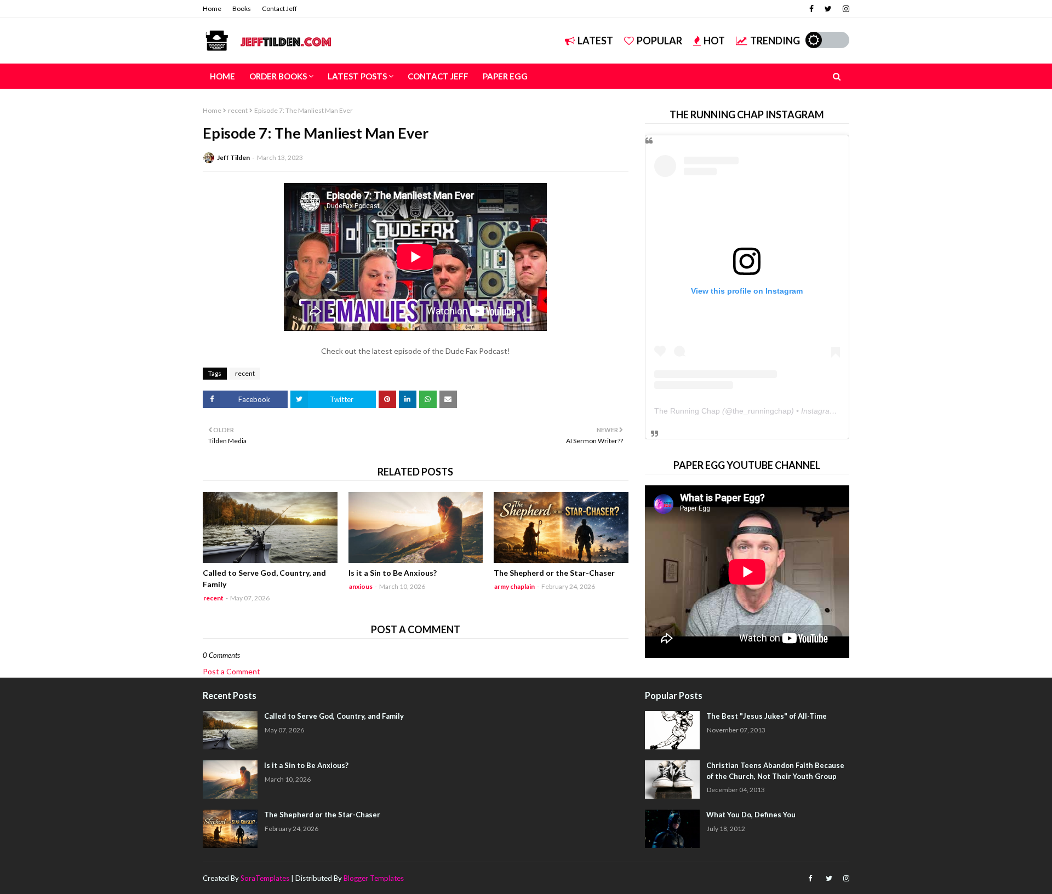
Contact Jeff (279, 8)
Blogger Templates (374, 878)
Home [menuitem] (222, 76)
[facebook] (811, 9)
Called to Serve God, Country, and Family (264, 578)
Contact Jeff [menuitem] (438, 76)
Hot (714, 41)
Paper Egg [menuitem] (505, 76)
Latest (595, 41)
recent (238, 110)
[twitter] (828, 9)
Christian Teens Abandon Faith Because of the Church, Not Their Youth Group (775, 771)
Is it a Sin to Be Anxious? (392, 572)
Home (212, 8)
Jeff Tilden (233, 157)
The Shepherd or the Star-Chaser (554, 572)
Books (241, 8)
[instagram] (844, 9)
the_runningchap (762, 410)
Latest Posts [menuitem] (357, 76)
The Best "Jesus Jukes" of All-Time (766, 716)
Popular (659, 41)
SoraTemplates (265, 878)
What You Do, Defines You (751, 814)
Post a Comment (231, 671)
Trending (775, 41)
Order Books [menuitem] (278, 76)
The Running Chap (687, 410)
